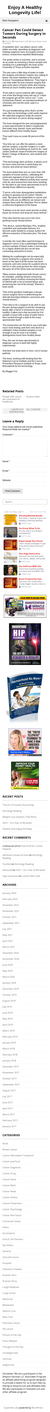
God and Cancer (10, 1257)
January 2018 (9, 1060)
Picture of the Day (11, 1334)
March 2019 (8, 1030)
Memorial (7, 1299)
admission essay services (15, 855)
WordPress (37, 1407)
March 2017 (8, 1114)
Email (6, 471)
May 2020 (7, 970)
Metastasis (8, 1305)
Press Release (9, 1340)
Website (6, 480)
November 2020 (10, 958)
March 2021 (8, 946)
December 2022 (10, 905)
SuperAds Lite (11, 1407)
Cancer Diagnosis (11, 1167)
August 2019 (9, 1000)
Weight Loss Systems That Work (19, 816)
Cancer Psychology (12, 1209)
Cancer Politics (10, 1197)
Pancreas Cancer (11, 1322)
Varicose (6, 1358)
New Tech (7, 1317)
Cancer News (36, 41)
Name (6, 461)
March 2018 (8, 1048)
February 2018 (10, 1054)
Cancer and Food (11, 1161)
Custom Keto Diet (31, 876)
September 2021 (11, 923)
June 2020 (7, 964)
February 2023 (10, 899)
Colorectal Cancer (11, 1221)
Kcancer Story (9, 1281)
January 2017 (9, 1126)
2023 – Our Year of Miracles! (17, 822)
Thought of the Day (12, 1346)
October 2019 (9, 994)
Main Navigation (10, 20)
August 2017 (9, 1090)
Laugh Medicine (10, 1287)
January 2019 (9, 1042)
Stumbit (6, 864)
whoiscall (7, 870)
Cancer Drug (9, 1173)
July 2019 (7, 1006)
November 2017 (10, 1072)
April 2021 (7, 940)
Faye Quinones (10, 876)
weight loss (8, 1364)
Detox (5, 1227)
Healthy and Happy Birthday (17, 828)
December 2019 (10, 988)
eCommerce (8, 1233)
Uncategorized (10, 1352)
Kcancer (8, 41)
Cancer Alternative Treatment (17, 1155)
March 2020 (8, 976)
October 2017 (9, 1078)
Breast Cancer (9, 1149)
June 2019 (7, 1012)
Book (5, 1143)
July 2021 (7, 929)
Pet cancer (7, 1328)
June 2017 (7, 1102)
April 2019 (7, 1024)
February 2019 (10, 1036)
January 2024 (9, 893)
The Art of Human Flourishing (18, 804)
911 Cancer (33, 409)
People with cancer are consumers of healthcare (11, 399)
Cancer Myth (9, 1185)
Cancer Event (9, 1179)
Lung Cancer (9, 1293)
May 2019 (7, 1018)
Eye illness (7, 1245)
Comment (7, 434)
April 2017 (7, 1108)
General (6, 1251)
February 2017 (10, 1120)
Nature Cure (9, 1311)
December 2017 (10, 1066)
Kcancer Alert (33, 396)
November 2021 (10, 911)
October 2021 (9, 917)
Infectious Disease (12, 1269)
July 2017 (7, 1096)
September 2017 (11, 1084)
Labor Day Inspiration (16, 410)
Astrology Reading (12, 810)
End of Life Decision (12, 1239)
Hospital (6, 1263)
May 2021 (7, 935)
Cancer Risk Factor (12, 1215)
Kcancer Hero (9, 1275)
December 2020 (10, 952)
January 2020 (9, 982)
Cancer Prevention (12, 1203)
